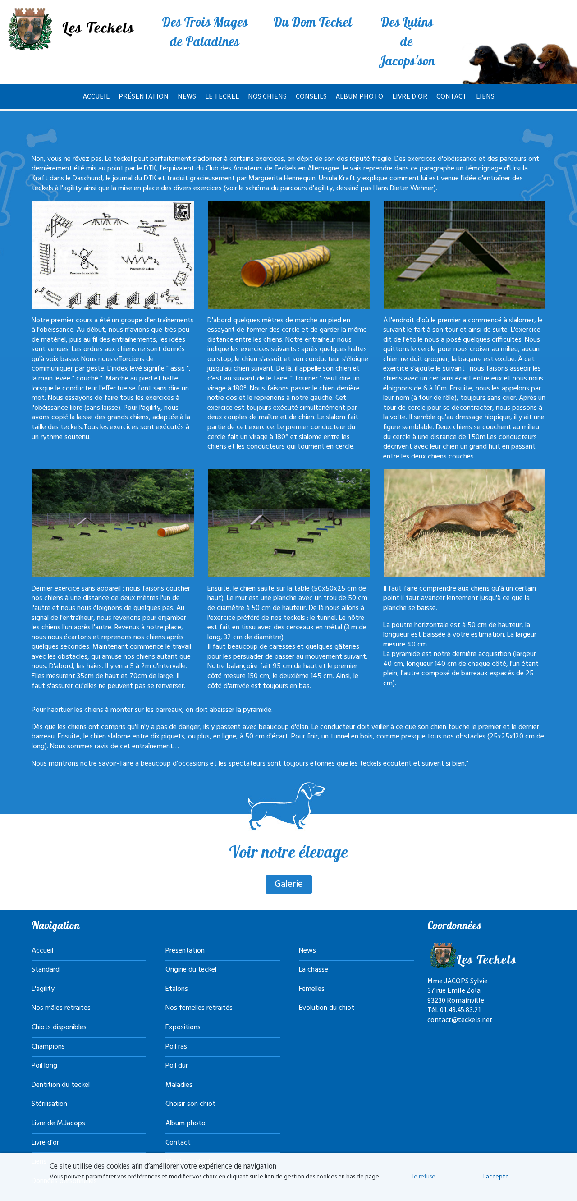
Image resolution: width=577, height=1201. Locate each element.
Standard (46, 970)
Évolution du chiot (326, 1008)
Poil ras (176, 1047)
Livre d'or (409, 96)
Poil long (44, 1066)
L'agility (43, 989)
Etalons (176, 989)
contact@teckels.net (460, 1019)
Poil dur (176, 1066)
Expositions (183, 1027)
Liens (485, 96)
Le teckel (222, 96)
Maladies (178, 1085)
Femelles (312, 989)
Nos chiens (267, 96)
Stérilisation (49, 1104)
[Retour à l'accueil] (72, 29)
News (187, 96)
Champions (48, 1047)
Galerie (289, 884)
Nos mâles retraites (61, 1008)
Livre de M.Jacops (58, 1123)
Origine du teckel (190, 970)
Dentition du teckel (61, 1085)
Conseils (311, 96)
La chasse (313, 970)
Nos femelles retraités (199, 1008)
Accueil (96, 96)
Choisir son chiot (190, 1104)
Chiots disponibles (59, 1027)
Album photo (359, 96)
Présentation (144, 96)
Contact (451, 96)
